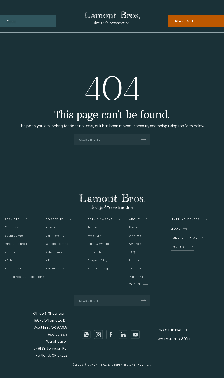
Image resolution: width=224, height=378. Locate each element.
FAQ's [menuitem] (133, 252)
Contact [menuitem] (178, 247)
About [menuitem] (134, 219)
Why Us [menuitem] (135, 236)
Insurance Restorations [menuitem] (24, 277)
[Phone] (86, 334)
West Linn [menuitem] (96, 236)
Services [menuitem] (12, 219)
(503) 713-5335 (57, 335)
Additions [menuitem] (12, 252)
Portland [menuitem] (95, 227)
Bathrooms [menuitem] (13, 236)
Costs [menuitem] (134, 284)
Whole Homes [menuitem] (15, 244)
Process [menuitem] (135, 227)
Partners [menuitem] (136, 277)
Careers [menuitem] (135, 268)
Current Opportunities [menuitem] (191, 238)
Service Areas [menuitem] (100, 219)
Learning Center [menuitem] (185, 219)
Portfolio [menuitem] (55, 219)
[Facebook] (110, 334)
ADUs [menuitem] (8, 260)
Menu (11, 21)
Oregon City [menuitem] (98, 260)
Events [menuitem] (134, 260)
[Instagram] (98, 334)
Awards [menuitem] (135, 244)
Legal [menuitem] (175, 228)
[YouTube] (135, 334)
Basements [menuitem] (13, 268)
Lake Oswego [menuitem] (98, 244)
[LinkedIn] (123, 334)
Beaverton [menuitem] (96, 252)
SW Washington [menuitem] (101, 268)
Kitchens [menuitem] (11, 227)
